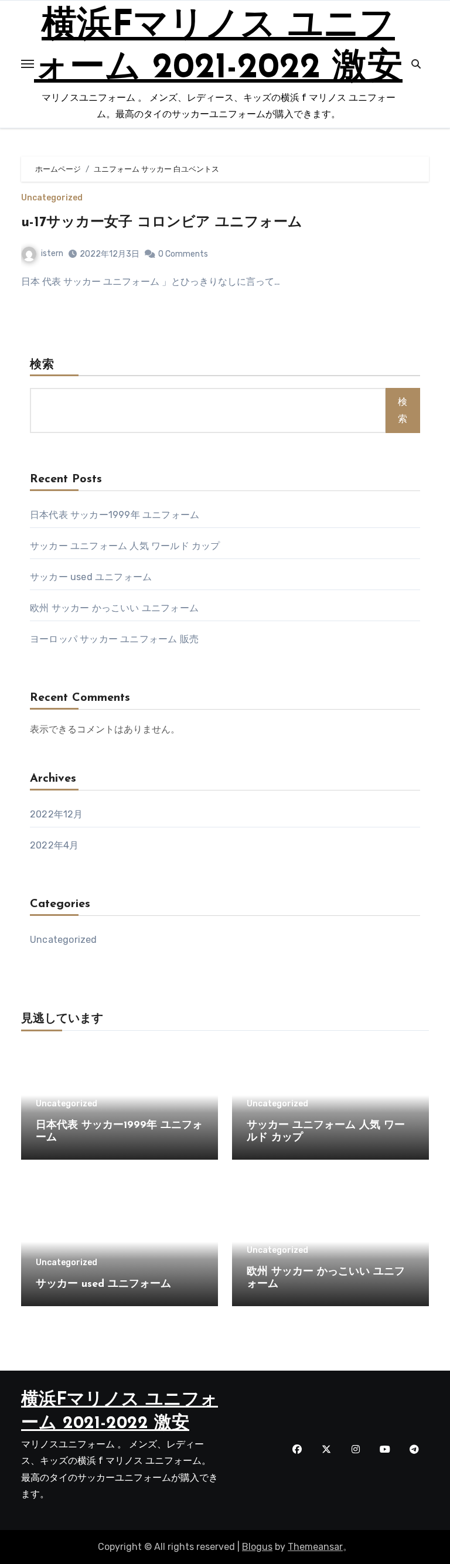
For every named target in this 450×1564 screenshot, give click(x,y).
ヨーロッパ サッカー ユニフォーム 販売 (114, 639)
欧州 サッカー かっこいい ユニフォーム (114, 608)
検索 (42, 365)
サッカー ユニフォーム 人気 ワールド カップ (125, 545)
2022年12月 (56, 814)
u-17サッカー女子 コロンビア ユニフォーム (161, 223)
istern (52, 253)
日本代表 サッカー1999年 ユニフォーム (114, 514)
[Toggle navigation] (27, 64)
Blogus (257, 1546)
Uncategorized (52, 198)
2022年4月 (54, 845)
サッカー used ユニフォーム (91, 576)
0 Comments (183, 254)
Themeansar (315, 1546)
